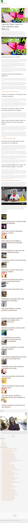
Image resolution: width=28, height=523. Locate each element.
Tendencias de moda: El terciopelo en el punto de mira (8, 464)
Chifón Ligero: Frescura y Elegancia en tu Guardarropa (8, 465)
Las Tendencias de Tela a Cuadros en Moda (7, 484)
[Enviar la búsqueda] (10, 436)
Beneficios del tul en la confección (5, 463)
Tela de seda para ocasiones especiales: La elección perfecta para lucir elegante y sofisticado (12, 460)
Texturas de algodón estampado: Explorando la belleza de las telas (9, 486)
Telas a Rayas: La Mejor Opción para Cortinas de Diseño (8, 487)
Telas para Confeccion (4, 443)
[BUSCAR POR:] (5, 436)
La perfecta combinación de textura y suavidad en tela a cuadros (9, 479)
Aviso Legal (14, 515)
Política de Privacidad (14, 514)
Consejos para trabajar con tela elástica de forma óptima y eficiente (9, 461)
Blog (2, 440)
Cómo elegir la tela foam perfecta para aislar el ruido (7, 499)
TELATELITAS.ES (4, 3)
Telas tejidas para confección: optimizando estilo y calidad (8, 467)
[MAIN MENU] (2, 5)
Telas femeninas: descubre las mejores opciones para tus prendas (9, 468)
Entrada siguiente (2, 411)
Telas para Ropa (3, 444)
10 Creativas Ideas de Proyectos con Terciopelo (7, 449)
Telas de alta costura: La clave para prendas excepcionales (8, 497)
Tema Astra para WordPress (18, 520)
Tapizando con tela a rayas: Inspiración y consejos (7, 500)
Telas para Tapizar (4, 445)
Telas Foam (3, 30)
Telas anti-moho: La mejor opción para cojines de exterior (8, 498)
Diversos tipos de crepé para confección (6, 462)
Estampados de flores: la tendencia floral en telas (7, 480)
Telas (2, 441)
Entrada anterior (2, 410)
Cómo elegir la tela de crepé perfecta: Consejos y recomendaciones (9, 448)
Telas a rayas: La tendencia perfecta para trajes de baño (8, 485)
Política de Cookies (14, 516)
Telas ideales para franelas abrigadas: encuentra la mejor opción (9, 481)
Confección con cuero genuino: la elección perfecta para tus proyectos (10, 478)
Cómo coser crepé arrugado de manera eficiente (7, 483)
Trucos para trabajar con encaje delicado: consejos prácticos (8, 466)
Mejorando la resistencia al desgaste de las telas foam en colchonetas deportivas (11, 482)
